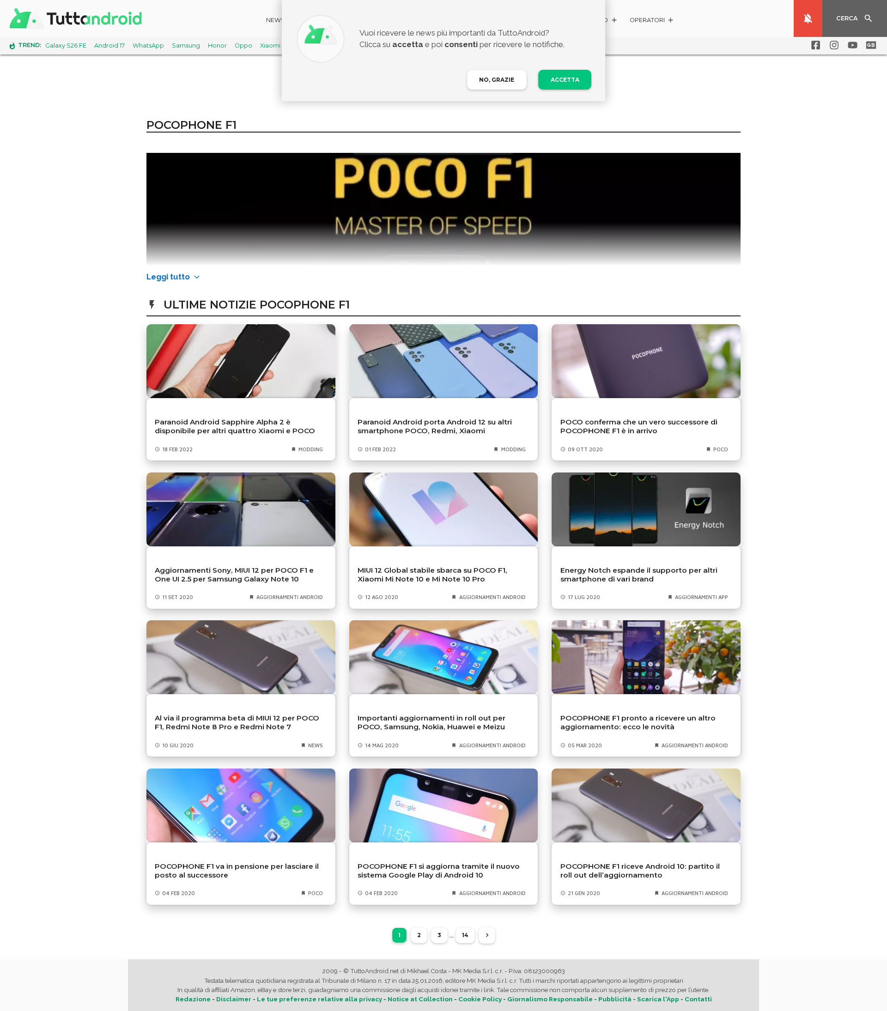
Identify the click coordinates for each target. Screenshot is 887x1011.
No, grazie (496, 79)
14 (465, 935)
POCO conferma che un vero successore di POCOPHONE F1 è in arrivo (638, 426)
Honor (217, 45)
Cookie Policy (480, 999)
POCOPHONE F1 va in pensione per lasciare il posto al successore (237, 870)
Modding (310, 449)
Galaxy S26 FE (65, 45)
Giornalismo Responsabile (550, 999)
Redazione (193, 999)
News (275, 20)
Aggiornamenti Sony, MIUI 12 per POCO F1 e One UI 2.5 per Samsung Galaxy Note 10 (234, 574)
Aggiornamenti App (701, 597)
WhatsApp (148, 45)
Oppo (243, 45)
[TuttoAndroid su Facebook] (814, 45)
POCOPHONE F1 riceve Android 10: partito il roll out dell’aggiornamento (640, 870)
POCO (720, 449)
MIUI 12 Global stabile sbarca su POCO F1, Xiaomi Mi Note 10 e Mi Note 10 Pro (432, 574)
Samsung (186, 45)
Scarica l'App (658, 999)
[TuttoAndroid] (77, 18)
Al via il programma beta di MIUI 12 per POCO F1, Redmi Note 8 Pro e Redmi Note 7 (237, 722)
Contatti (698, 999)
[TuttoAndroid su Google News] (869, 45)
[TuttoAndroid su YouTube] (851, 45)
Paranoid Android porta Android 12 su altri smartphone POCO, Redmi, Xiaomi (435, 426)
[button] (652, 21)
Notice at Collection (420, 999)
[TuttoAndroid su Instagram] (832, 45)
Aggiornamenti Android (289, 597)
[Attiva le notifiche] (808, 18)
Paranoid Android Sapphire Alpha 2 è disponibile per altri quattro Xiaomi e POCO (235, 426)
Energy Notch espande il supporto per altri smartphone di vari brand (638, 574)
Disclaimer (233, 999)
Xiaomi (270, 45)
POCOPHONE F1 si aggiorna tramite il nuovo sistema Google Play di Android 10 (439, 870)
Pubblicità (615, 999)
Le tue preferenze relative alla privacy (319, 999)
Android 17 (109, 45)
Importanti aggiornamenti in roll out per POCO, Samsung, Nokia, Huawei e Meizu (431, 722)
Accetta (565, 79)
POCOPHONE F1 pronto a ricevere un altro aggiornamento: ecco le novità (638, 722)
